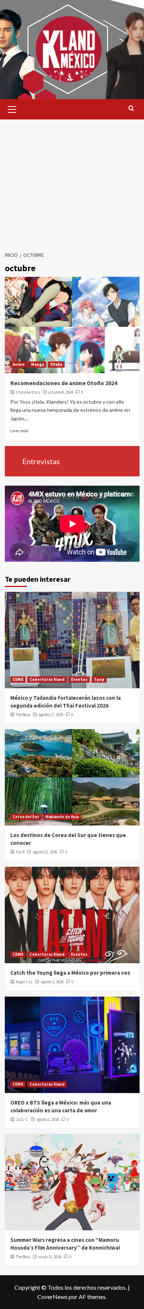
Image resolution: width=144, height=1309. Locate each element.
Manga (37, 364)
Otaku (56, 364)
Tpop (99, 679)
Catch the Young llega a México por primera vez (70, 972)
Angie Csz (24, 981)
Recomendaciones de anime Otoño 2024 (63, 383)
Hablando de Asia (62, 816)
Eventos (79, 679)
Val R (20, 851)
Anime (19, 364)
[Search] (131, 108)
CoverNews (52, 1296)
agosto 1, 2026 (52, 981)
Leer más (19, 430)
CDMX (18, 679)
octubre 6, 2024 (60, 392)
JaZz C (22, 1119)
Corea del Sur (26, 816)
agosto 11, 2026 (44, 851)
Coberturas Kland (47, 679)
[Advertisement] (72, 183)
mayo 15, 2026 (49, 1256)
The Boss (23, 714)
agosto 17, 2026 (50, 714)
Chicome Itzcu (28, 392)
